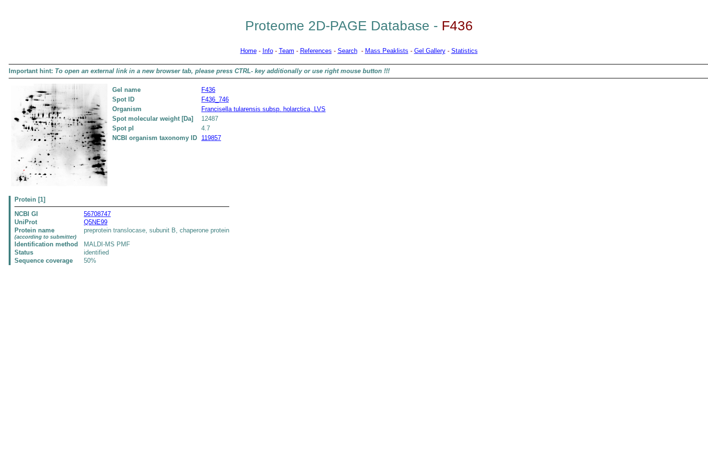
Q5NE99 (95, 222)
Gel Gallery (430, 50)
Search (347, 50)
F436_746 (215, 99)
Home (248, 50)
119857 (211, 137)
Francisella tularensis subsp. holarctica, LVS (263, 109)
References (316, 50)
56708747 (97, 213)
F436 (208, 89)
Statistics (464, 50)
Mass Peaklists (386, 50)
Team (286, 50)
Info (267, 50)
